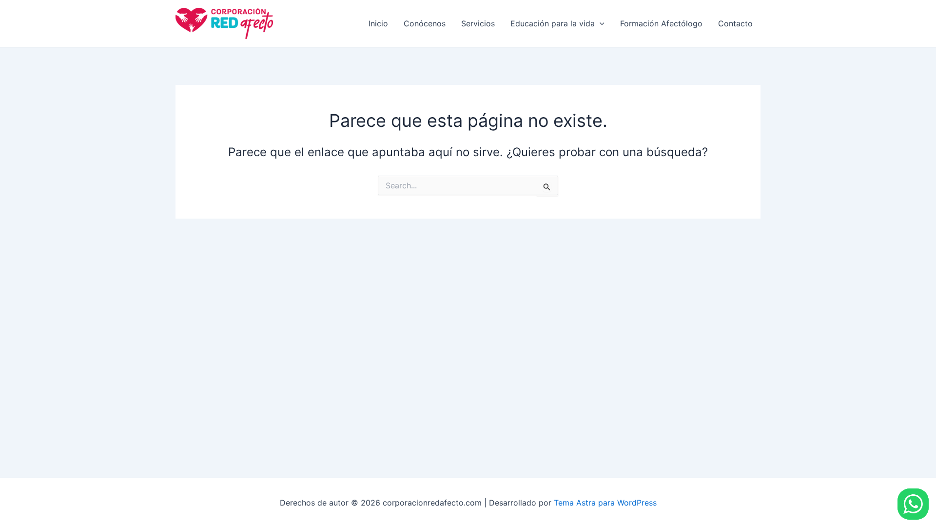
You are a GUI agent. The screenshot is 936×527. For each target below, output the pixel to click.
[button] (599, 23)
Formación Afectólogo (661, 23)
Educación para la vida (552, 23)
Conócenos (425, 23)
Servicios (478, 23)
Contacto (735, 23)
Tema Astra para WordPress (605, 502)
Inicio (378, 23)
